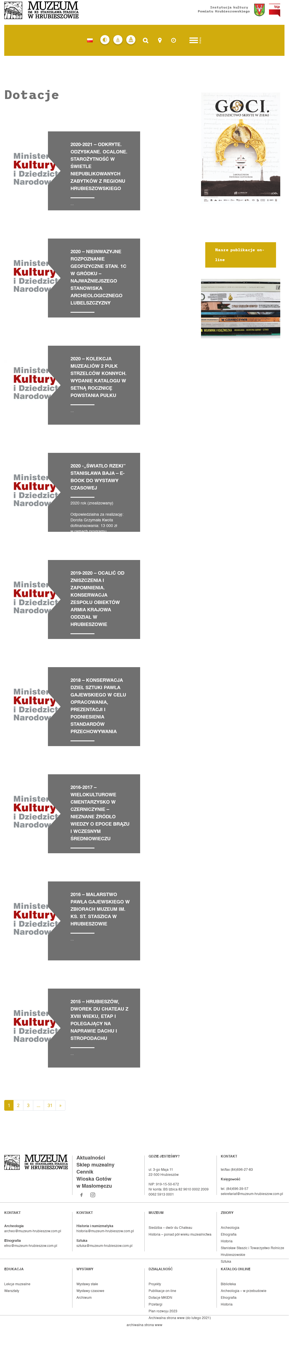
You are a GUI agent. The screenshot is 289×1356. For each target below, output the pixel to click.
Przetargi (155, 1304)
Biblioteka (228, 1284)
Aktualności (90, 1158)
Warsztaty (11, 1291)
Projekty (155, 1284)
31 (49, 1105)
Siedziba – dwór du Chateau (170, 1228)
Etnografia (229, 1234)
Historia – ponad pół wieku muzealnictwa (180, 1234)
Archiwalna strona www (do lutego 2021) (180, 1318)
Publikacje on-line (162, 1291)
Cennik (84, 1172)
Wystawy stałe (87, 1284)
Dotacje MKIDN (160, 1298)
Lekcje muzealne (17, 1284)
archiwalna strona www (144, 1325)
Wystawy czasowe (90, 1291)
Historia (227, 1241)
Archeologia (230, 1228)
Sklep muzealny (95, 1165)
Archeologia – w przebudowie (243, 1291)
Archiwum (84, 1298)
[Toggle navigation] (194, 40)
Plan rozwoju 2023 (163, 1311)
